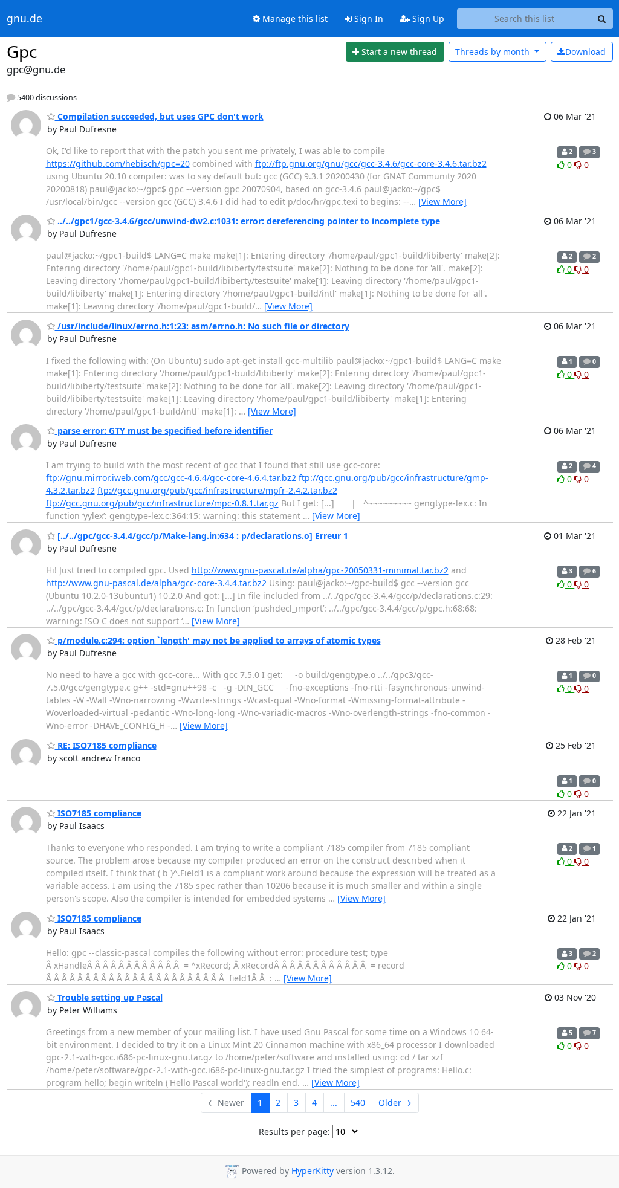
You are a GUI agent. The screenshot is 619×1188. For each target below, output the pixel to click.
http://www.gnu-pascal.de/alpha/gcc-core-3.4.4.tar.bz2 (156, 583)
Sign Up (427, 18)
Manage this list (294, 18)
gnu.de (24, 18)
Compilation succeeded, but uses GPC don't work (159, 116)
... (333, 1102)
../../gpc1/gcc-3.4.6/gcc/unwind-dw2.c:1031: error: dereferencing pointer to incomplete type (247, 221)
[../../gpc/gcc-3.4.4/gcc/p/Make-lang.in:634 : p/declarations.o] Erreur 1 (201, 535)
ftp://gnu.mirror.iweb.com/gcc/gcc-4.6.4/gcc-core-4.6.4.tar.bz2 (171, 477)
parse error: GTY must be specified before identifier (164, 430)
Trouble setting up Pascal (109, 997)
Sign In (367, 18)
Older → (395, 1102)
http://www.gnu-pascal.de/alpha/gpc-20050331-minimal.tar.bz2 (320, 570)
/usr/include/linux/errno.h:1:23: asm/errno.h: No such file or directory (202, 326)
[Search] (602, 18)
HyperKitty (312, 1171)
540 (358, 1102)
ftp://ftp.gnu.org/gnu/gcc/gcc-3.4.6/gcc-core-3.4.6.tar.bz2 (371, 163)
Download (585, 51)
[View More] (442, 201)
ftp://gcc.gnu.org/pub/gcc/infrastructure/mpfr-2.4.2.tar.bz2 (217, 490)
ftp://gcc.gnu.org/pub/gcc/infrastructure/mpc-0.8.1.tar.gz (162, 503)
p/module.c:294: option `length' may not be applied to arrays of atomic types (218, 640)
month (493, 51)
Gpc (22, 51)
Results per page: (294, 1131)
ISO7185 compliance (98, 813)
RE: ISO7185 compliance (106, 745)
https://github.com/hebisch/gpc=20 (118, 163)
